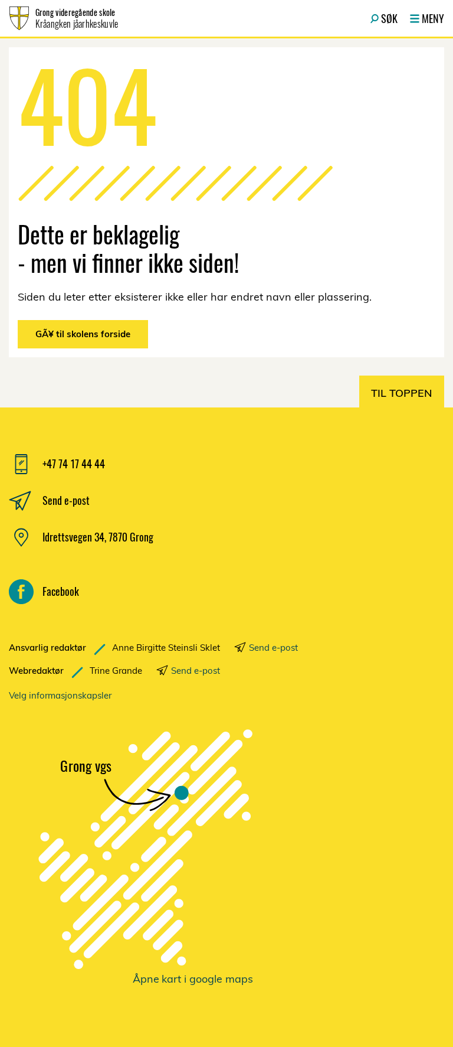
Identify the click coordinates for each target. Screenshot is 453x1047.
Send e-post (273, 647)
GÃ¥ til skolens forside (82, 334)
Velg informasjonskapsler (60, 695)
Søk (389, 18)
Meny (433, 18)
